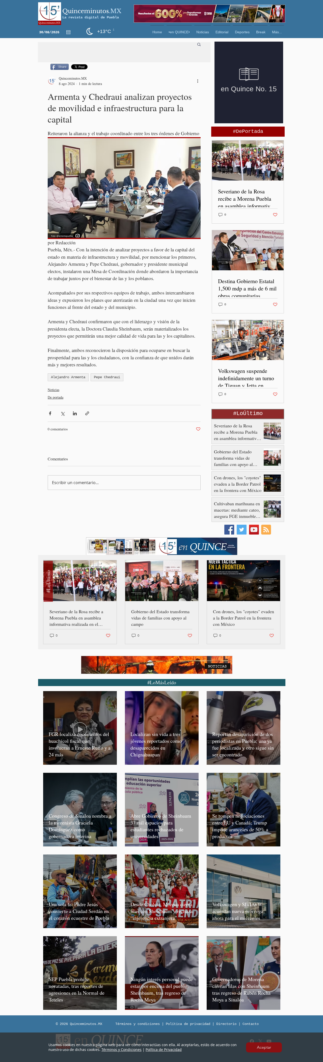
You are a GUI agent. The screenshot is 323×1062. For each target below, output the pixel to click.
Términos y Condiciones (121, 1049)
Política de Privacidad (164, 1049)
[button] (264, 1047)
